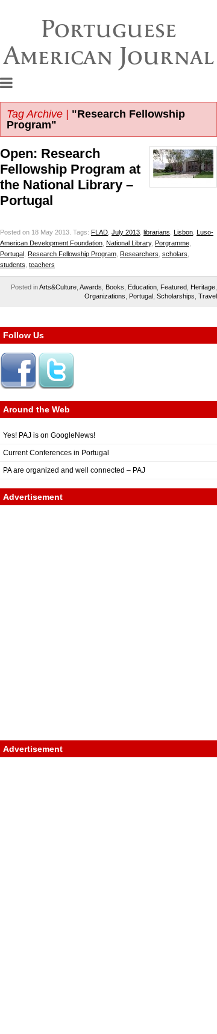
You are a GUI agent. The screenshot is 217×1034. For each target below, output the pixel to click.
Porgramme (172, 243)
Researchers (139, 253)
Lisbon (183, 232)
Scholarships (176, 296)
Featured (173, 287)
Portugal (12, 253)
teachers (42, 264)
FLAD (99, 232)
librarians (156, 232)
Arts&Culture (58, 287)
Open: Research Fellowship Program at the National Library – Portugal (70, 177)
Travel (207, 296)
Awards (91, 287)
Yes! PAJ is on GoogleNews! (49, 435)
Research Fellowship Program (72, 253)
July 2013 (126, 232)
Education (142, 287)
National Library (128, 243)
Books (114, 287)
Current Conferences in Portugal (56, 453)
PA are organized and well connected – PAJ (74, 470)
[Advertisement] (108, 622)
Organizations (104, 296)
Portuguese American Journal (109, 42)
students (12, 264)
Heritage (202, 287)
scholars (174, 253)
